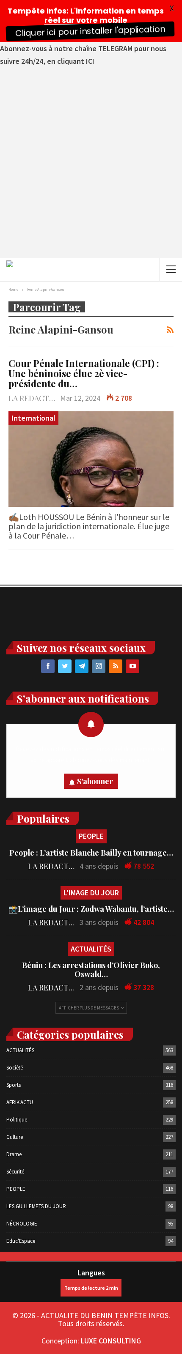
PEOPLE (91, 836)
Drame (14, 1154)
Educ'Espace (20, 1241)
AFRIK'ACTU (19, 1102)
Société (14, 1067)
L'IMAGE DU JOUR (91, 892)
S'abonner (95, 781)
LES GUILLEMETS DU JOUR (36, 1206)
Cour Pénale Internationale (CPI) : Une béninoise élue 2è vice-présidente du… (83, 373)
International (33, 418)
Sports (13, 1085)
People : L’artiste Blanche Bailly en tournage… (91, 853)
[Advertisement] (91, 163)
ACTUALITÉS (91, 949)
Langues (91, 1272)
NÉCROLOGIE (21, 1223)
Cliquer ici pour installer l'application (90, 31)
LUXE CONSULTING (111, 1341)
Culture (14, 1137)
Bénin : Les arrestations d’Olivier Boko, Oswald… (91, 969)
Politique (16, 1119)
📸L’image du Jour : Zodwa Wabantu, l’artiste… (91, 909)
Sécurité (15, 1171)
